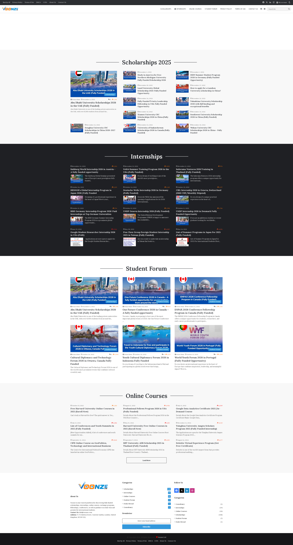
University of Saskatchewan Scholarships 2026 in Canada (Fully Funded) (154, 130)
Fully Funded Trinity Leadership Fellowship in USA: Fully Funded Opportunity (153, 104)
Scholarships (165, 9)
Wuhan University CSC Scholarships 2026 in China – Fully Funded (206, 130)
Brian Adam (76, 99)
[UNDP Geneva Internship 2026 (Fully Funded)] (129, 218)
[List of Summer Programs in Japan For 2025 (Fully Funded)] (182, 242)
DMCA (38, 2)
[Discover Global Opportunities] (11, 9)
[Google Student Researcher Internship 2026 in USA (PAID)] (77, 242)
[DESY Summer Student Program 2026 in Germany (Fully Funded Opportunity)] (182, 75)
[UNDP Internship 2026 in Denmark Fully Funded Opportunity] (182, 221)
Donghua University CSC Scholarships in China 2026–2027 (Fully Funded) (100, 130)
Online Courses (195, 9)
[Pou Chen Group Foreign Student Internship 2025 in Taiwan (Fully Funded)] (129, 242)
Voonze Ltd (162, 537)
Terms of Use (29, 2)
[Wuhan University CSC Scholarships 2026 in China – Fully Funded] (182, 128)
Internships (181, 9)
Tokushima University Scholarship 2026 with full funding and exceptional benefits (206, 104)
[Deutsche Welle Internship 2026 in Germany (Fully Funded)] (129, 200)
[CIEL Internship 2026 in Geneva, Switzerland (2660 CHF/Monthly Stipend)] (182, 200)
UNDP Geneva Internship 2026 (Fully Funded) (146, 211)
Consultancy (128, 507)
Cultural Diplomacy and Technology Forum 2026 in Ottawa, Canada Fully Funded (90, 360)
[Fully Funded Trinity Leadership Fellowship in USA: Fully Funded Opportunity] (129, 101)
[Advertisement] (146, 31)
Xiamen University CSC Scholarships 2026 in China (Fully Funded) (153, 117)
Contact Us (62, 2)
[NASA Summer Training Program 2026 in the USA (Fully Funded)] (129, 179)
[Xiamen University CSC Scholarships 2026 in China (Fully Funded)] (129, 115)
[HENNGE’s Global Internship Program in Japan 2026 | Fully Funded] (77, 200)
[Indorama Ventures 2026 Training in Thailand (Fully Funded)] (182, 179)
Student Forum (211, 9)
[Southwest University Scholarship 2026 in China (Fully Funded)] (182, 115)
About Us (52, 2)
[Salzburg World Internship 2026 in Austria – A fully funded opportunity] (77, 179)
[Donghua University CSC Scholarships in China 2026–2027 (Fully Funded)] (77, 128)
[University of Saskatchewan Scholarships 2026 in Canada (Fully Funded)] (129, 128)
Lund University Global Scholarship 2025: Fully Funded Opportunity (152, 90)
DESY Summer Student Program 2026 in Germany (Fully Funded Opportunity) (205, 77)
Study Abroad (129, 504)
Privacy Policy (17, 2)
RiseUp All (6, 2)
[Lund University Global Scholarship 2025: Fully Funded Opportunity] (129, 88)
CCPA (45, 2)
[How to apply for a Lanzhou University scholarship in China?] (182, 88)
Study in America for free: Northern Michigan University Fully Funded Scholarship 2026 (152, 77)
